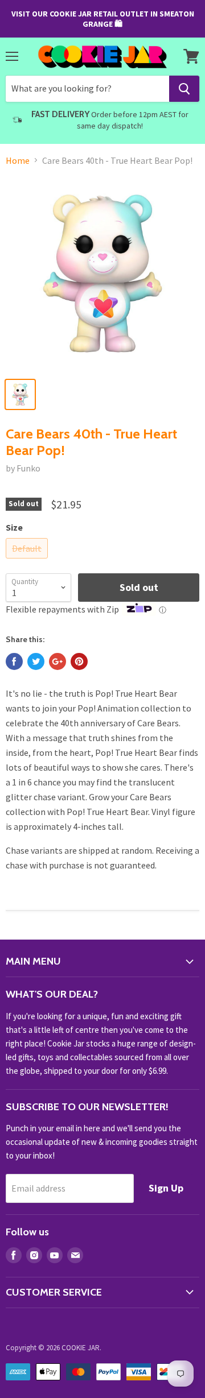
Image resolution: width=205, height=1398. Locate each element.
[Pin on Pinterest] (79, 661)
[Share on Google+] (57, 661)
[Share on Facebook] (14, 661)
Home (18, 160)
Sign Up (166, 1187)
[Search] (184, 89)
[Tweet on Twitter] (35, 661)
